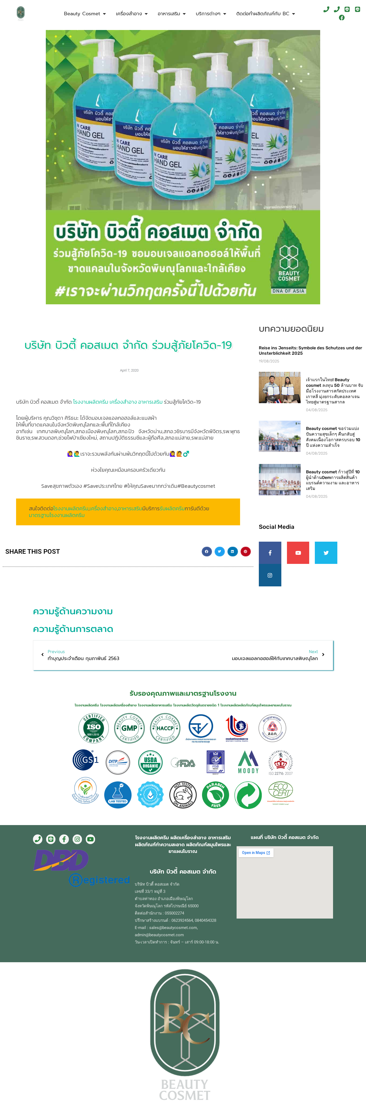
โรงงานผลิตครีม (70, 508)
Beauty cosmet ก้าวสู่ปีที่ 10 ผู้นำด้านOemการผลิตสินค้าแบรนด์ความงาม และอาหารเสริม (333, 480)
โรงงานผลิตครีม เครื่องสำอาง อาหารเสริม (118, 402)
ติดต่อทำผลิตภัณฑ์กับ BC (262, 13)
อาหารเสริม (130, 508)
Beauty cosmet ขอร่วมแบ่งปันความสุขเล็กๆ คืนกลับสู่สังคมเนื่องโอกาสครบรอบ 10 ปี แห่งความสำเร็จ (333, 437)
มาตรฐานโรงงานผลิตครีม (57, 515)
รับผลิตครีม (172, 508)
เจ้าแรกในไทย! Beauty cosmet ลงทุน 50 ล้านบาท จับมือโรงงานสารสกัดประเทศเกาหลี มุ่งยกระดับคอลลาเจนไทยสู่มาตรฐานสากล (334, 390)
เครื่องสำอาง (103, 508)
